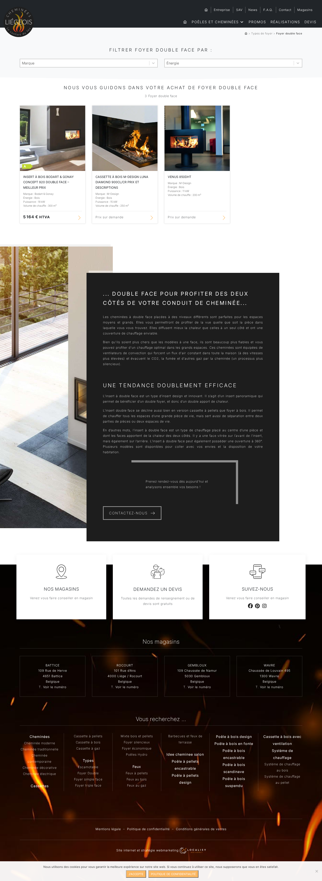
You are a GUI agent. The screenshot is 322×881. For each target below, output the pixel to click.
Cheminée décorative (40, 767)
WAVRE (269, 665)
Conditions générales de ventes (201, 829)
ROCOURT (125, 665)
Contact (285, 10)
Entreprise (222, 10)
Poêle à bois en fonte (233, 743)
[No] (316, 871)
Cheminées (40, 736)
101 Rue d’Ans (125, 670)
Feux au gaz (136, 785)
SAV (239, 10)
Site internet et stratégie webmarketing (148, 850)
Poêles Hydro (136, 754)
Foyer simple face (88, 779)
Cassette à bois (88, 742)
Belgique (53, 681)
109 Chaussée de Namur (197, 670)
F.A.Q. (268, 10)
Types (88, 760)
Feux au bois (137, 779)
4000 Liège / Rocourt (125, 676)
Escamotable (88, 767)
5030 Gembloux (197, 676)
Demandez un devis (157, 589)
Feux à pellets (137, 773)
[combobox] (84, 63)
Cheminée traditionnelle (39, 749)
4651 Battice (53, 676)
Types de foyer (261, 33)
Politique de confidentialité (148, 829)
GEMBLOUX (197, 665)
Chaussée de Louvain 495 (269, 670)
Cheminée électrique (39, 774)
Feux (137, 766)
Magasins (305, 10)
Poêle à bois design (234, 736)
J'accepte (136, 874)
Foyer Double (88, 773)
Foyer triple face (88, 785)
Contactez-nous (128, 513)
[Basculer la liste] (153, 63)
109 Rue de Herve (52, 670)
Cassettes (40, 786)
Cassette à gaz (88, 748)
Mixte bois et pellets (137, 736)
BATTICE (53, 665)
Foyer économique (137, 748)
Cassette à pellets (88, 736)
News (252, 10)
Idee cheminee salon (185, 754)
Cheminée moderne (39, 743)
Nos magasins (61, 589)
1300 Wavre (269, 676)
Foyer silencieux (137, 742)
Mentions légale (108, 829)
